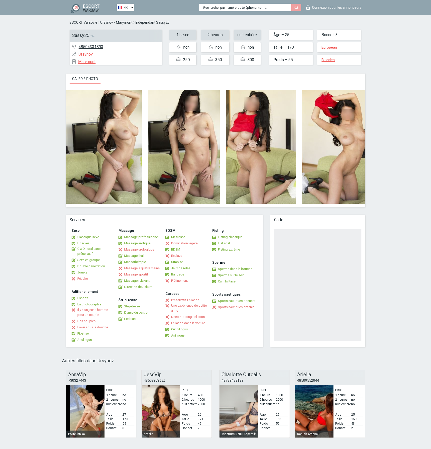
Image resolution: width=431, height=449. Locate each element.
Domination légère (184, 243)
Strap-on (177, 262)
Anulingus (84, 340)
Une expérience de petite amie (189, 308)
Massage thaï (134, 256)
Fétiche (82, 278)
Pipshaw (83, 333)
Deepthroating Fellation (188, 317)
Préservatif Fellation (185, 300)
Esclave (176, 256)
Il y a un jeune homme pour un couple (92, 312)
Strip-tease (132, 306)
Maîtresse (178, 237)
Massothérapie (135, 262)
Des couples (86, 321)
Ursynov (106, 22)
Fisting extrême (229, 249)
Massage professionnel (141, 237)
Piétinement (179, 280)
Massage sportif (136, 274)
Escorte (82, 298)
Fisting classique (230, 237)
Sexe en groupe (88, 260)
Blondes (328, 60)
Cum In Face (226, 281)
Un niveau (84, 243)
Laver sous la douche (92, 327)
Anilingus (178, 335)
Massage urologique (139, 249)
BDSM (175, 249)
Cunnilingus (179, 329)
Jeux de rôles (180, 268)
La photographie (89, 304)
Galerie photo (85, 79)
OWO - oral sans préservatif (89, 251)
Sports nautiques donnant (236, 301)
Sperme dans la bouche (235, 269)
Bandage (177, 274)
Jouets (82, 272)
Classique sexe (88, 237)
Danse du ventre (135, 312)
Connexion (336, 7)
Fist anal (224, 243)
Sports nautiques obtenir (236, 307)
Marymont (124, 22)
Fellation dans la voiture (188, 323)
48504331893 (91, 46)
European (329, 47)
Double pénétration (91, 266)
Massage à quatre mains (142, 268)
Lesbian (130, 319)
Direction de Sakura (138, 287)
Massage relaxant (137, 280)
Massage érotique (137, 243)
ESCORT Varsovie (83, 22)
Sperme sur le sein (231, 275)
